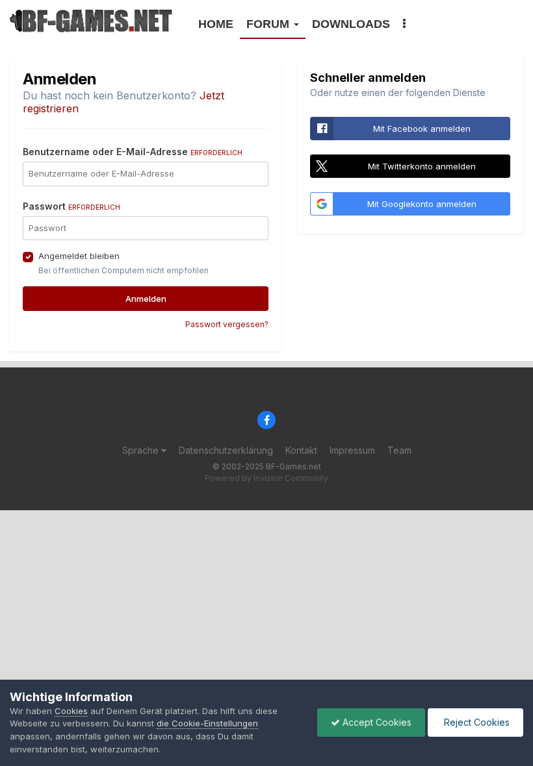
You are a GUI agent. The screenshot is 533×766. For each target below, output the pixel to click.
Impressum (352, 450)
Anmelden (145, 298)
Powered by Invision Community (266, 478)
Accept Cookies (375, 722)
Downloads (351, 24)
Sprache (141, 450)
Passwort (71, 206)
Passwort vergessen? (226, 324)
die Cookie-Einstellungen (207, 723)
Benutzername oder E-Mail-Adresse (132, 151)
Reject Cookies (475, 722)
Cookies (71, 711)
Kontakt (301, 450)
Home (215, 24)
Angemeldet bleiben (79, 256)
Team (399, 450)
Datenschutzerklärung (226, 450)
